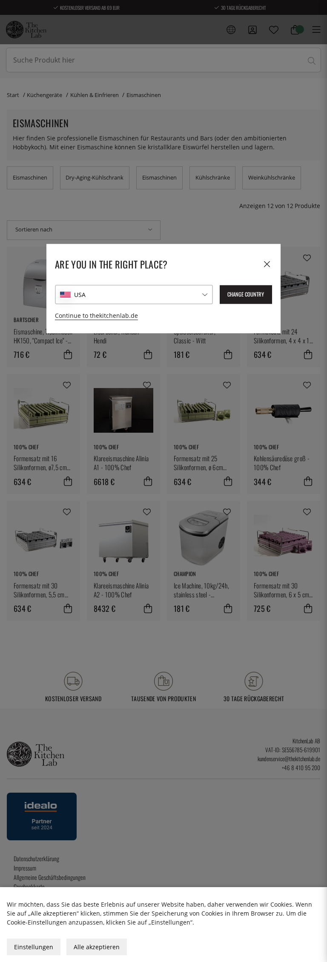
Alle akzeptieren (97, 947)
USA (80, 295)
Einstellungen (33, 947)
